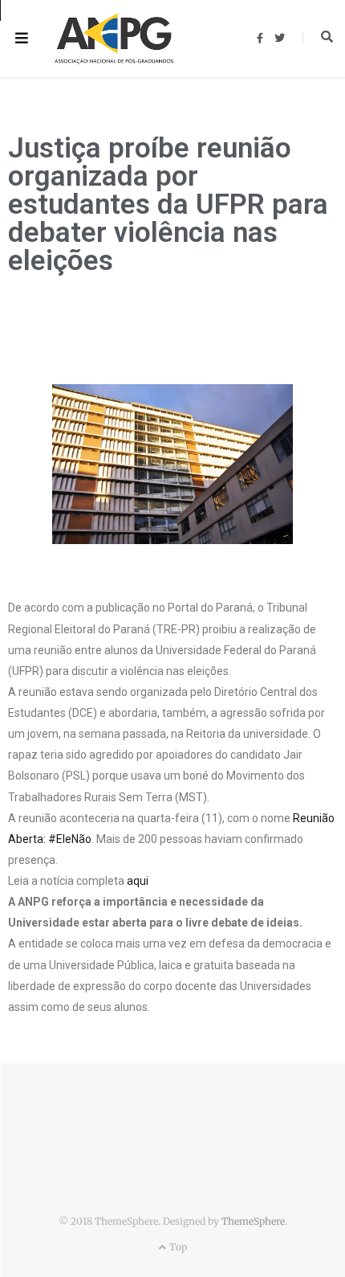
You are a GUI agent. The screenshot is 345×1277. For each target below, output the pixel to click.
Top (176, 1247)
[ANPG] (114, 38)
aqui (137, 880)
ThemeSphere (253, 1221)
